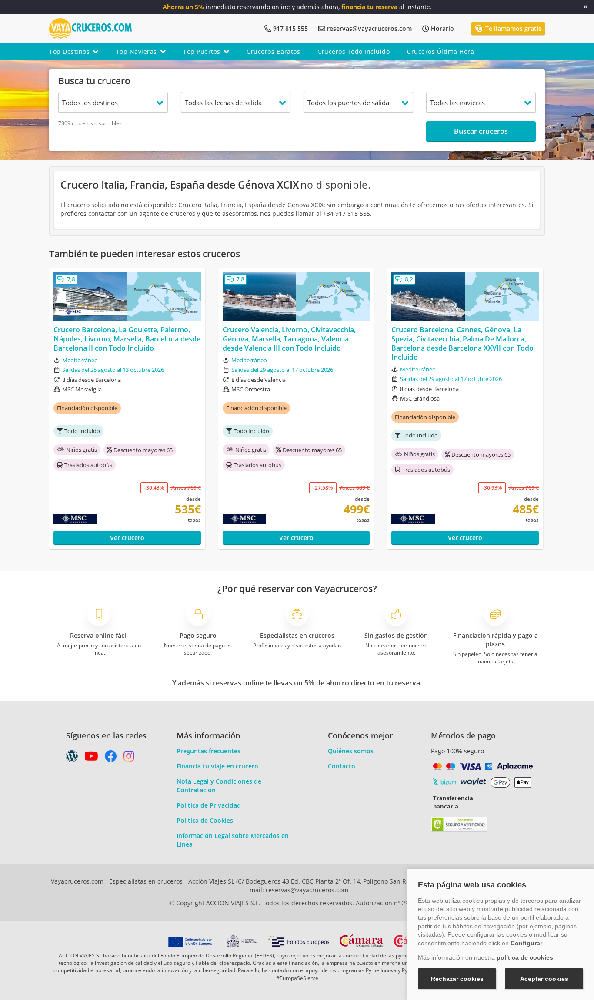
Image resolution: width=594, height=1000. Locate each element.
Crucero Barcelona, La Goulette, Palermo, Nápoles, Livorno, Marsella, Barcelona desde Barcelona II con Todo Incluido (126, 338)
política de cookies (525, 957)
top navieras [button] (136, 51)
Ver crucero (127, 537)
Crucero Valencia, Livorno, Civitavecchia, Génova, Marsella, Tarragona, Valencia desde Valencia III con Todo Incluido (289, 338)
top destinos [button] (69, 51)
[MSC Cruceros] (93, 519)
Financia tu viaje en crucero (217, 766)
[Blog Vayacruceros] (72, 758)
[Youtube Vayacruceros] (91, 758)
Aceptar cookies (544, 978)
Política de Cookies (205, 820)
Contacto (341, 766)
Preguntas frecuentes (208, 751)
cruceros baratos (273, 51)
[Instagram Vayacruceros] (128, 758)
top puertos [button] (201, 51)
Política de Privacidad (209, 805)
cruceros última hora (440, 51)
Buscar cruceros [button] (481, 131)
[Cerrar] (585, 7)
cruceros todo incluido (353, 51)
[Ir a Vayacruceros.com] (90, 27)
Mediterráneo (80, 360)
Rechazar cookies (457, 978)
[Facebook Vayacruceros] (111, 758)
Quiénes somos (351, 751)
